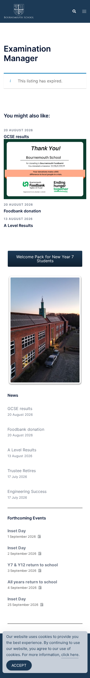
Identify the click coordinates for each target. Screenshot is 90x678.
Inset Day (17, 530)
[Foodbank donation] (45, 168)
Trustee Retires (22, 470)
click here (69, 654)
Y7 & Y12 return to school (33, 564)
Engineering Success (27, 491)
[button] (74, 11)
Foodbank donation (22, 210)
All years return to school (32, 581)
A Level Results (18, 225)
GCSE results (16, 136)
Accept (19, 665)
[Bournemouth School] (19, 11)
